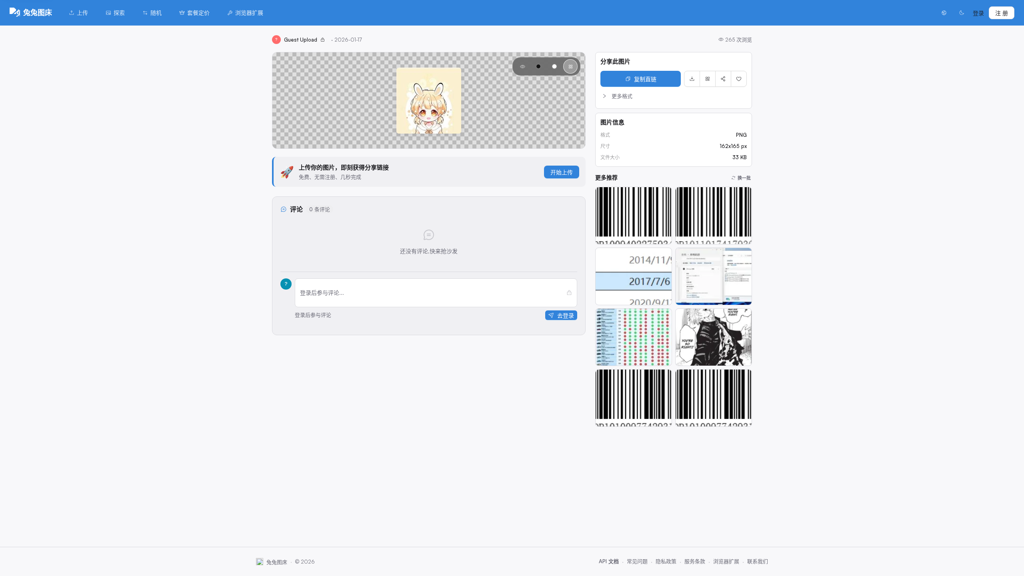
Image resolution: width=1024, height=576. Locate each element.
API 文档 (609, 561)
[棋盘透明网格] (570, 66)
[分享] (723, 79)
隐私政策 (666, 561)
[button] (673, 96)
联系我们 (757, 561)
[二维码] (708, 79)
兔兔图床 (37, 12)
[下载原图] (692, 79)
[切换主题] (961, 12)
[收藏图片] (739, 79)
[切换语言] (944, 12)
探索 (119, 12)
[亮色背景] (554, 66)
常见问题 (637, 561)
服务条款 (694, 561)
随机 (156, 12)
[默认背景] (522, 66)
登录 (978, 13)
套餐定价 (198, 12)
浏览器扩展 (249, 12)
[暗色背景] (538, 66)
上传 (82, 12)
